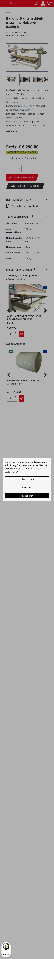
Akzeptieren (27, 495)
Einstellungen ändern (27, 478)
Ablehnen (27, 487)
